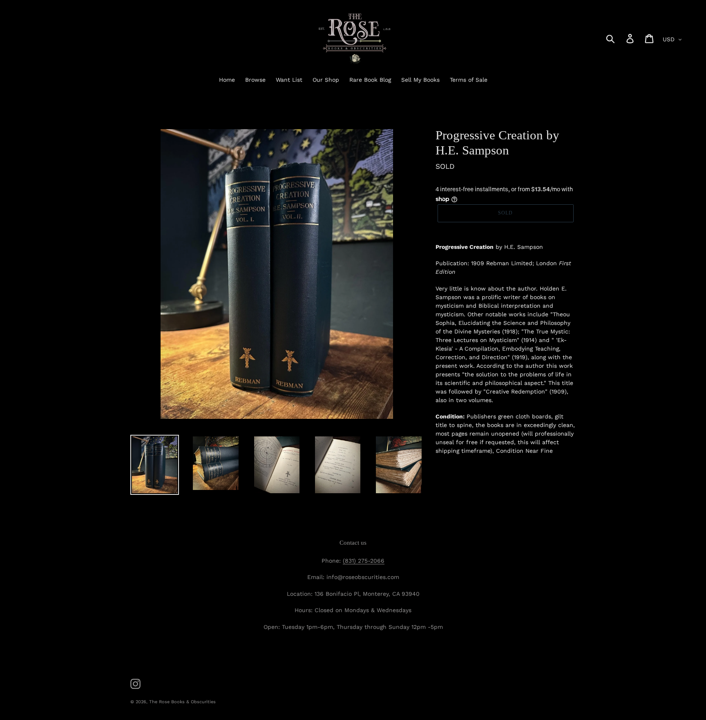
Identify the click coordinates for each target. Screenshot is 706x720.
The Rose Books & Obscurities (182, 701)
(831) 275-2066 (363, 560)
